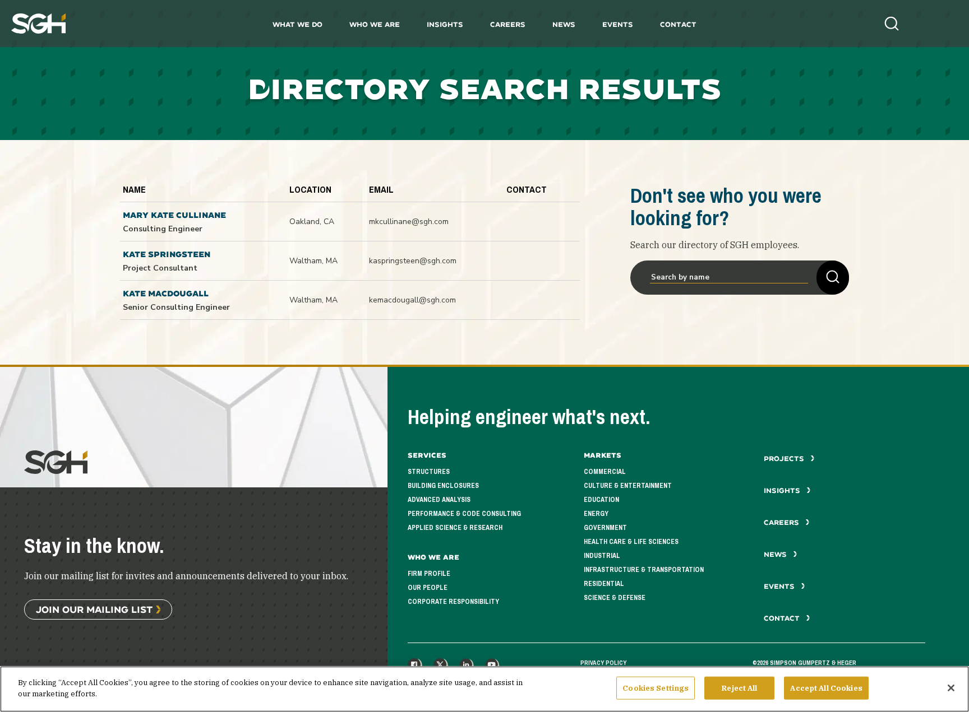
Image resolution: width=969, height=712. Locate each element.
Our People (427, 587)
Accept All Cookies (826, 688)
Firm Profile (429, 573)
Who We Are (374, 24)
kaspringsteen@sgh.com (412, 260)
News (563, 24)
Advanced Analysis (439, 500)
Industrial (602, 556)
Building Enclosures (443, 486)
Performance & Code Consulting (464, 514)
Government (605, 528)
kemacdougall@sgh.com (412, 300)
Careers (507, 24)
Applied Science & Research (455, 528)
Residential (604, 584)
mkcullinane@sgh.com (409, 221)
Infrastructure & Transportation (644, 570)
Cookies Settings (655, 688)
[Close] (951, 688)
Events (617, 24)
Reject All (739, 688)
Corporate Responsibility (453, 601)
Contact (678, 24)
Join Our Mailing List (94, 609)
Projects (785, 458)
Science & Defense (614, 598)
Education (601, 500)
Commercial (605, 472)
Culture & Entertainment (628, 486)
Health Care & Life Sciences (631, 542)
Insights (445, 24)
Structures (429, 472)
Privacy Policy (603, 662)
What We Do (297, 24)
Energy (596, 514)
